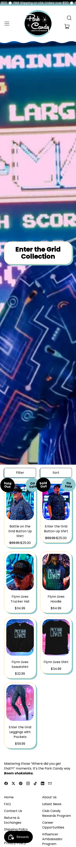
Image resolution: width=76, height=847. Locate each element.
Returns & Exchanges (12, 820)
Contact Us (13, 811)
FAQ (7, 804)
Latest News (51, 804)
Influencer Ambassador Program (52, 839)
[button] (69, 18)
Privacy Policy (15, 843)
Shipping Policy (16, 829)
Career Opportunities (53, 825)
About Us (49, 797)
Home (9, 797)
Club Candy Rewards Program (56, 813)
